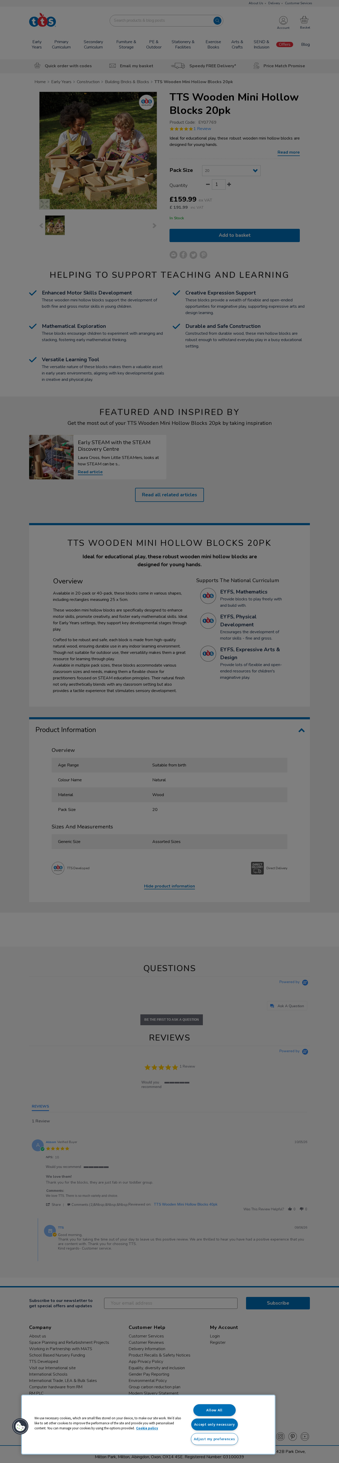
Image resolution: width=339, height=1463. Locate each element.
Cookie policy (147, 1428)
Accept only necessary (214, 1424)
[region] (148, 1425)
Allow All (214, 1410)
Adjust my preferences (214, 1439)
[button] (20, 1426)
